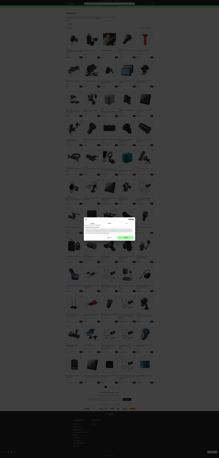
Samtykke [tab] (92, 223)
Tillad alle (126, 237)
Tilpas (108, 237)
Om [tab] (126, 223)
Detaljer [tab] (109, 223)
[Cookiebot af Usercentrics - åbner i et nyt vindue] (129, 219)
